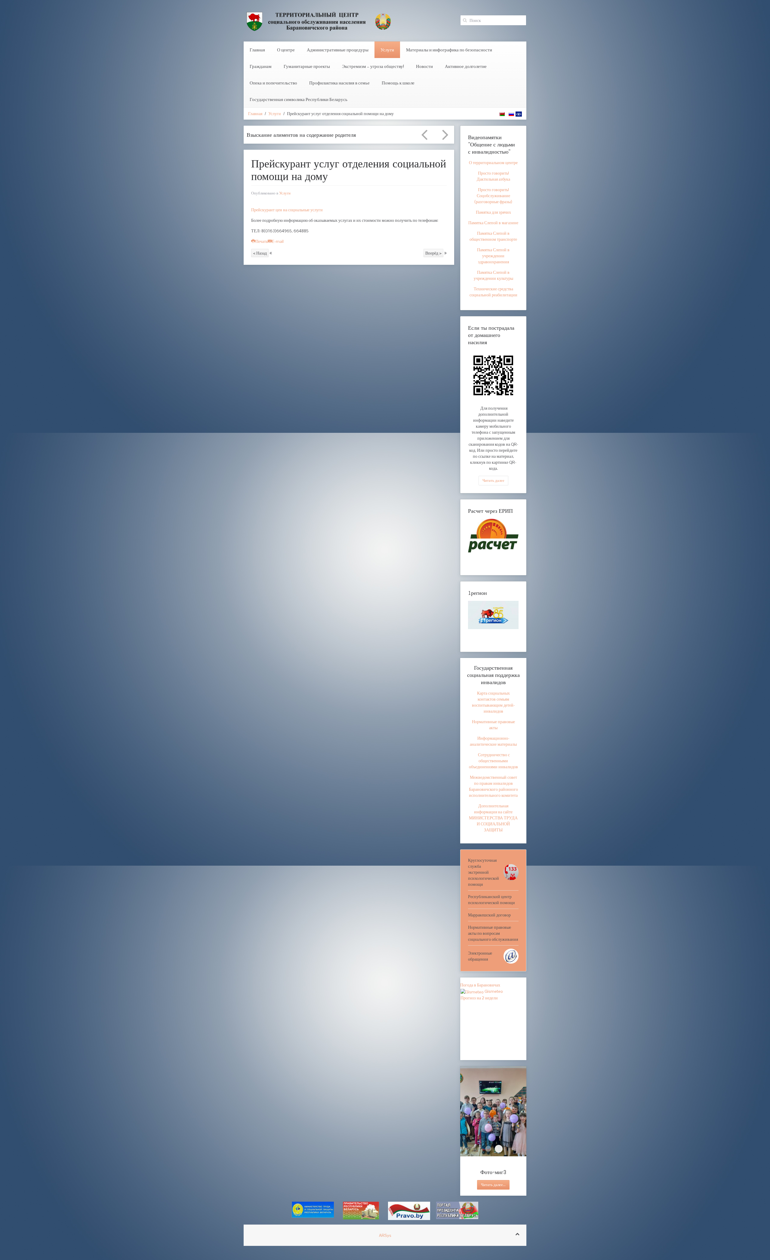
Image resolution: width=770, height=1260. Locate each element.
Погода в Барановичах (480, 985)
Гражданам (261, 66)
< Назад (260, 253)
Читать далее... (493, 1184)
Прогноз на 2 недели (479, 998)
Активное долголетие (466, 66)
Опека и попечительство (273, 83)
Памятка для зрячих (493, 212)
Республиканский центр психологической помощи (491, 899)
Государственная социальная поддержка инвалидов (493, 675)
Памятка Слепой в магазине (493, 222)
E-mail (278, 241)
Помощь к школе (398, 83)
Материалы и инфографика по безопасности (449, 50)
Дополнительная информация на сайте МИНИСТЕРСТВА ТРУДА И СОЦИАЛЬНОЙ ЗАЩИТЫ (493, 818)
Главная (257, 50)
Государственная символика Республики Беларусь (298, 99)
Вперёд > (433, 253)
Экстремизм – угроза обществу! (373, 66)
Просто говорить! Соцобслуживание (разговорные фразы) (493, 195)
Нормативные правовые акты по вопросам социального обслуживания (493, 933)
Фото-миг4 (488, 1149)
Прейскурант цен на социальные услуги (287, 210)
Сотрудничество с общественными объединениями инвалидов (493, 760)
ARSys (385, 1235)
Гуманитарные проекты (307, 66)
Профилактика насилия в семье (339, 83)
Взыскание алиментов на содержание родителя (301, 134)
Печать (261, 241)
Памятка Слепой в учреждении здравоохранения (493, 256)
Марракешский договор (489, 915)
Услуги (387, 50)
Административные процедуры (337, 50)
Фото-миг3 (499, 1149)
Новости (424, 66)
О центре (286, 50)
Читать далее (493, 480)
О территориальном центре (493, 162)
